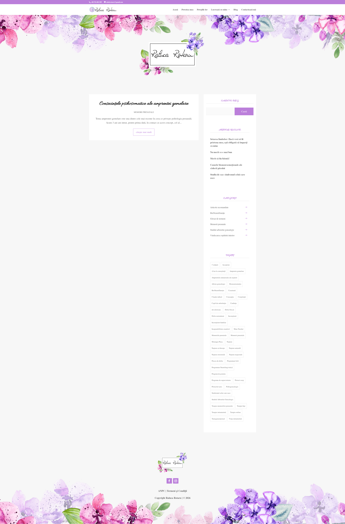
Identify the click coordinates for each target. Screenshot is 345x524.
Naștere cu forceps (218, 348)
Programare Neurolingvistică (222, 367)
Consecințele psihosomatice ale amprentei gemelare (143, 103)
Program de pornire (219, 374)
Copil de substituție (219, 303)
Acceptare (226, 265)
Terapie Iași (241, 406)
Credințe (233, 303)
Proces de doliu (217, 361)
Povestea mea (187, 10)
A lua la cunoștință (218, 271)
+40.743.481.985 (96, 2)
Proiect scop (239, 380)
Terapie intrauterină (219, 412)
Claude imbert (217, 297)
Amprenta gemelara (237, 271)
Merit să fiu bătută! (220, 158)
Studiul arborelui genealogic (222, 229)
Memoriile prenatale (219, 335)
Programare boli (233, 361)
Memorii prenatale (144, 112)
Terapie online (235, 412)
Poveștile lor (202, 10)
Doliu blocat (229, 309)
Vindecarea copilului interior (222, 235)
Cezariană (232, 290)
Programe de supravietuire (221, 380)
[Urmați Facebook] (169, 481)
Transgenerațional (218, 419)
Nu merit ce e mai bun (221, 152)
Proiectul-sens (217, 386)
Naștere (229, 342)
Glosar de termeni (217, 218)
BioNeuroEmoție (217, 213)
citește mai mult (144, 132)
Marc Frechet (238, 329)
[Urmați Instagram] (175, 481)
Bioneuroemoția (235, 284)
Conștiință (242, 297)
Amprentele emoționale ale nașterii (224, 277)
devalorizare (216, 309)
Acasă (175, 10)
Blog (236, 10)
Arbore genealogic (218, 284)
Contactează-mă (248, 10)
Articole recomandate (219, 207)
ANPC (161, 491)
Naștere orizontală (218, 354)
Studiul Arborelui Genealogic (222, 399)
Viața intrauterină (235, 419)
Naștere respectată (235, 354)
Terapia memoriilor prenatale (222, 406)
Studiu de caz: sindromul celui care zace (227, 176)
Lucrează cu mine (219, 10)
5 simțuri (215, 265)
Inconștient (232, 316)
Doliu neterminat (218, 316)
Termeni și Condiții (177, 491)
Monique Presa (217, 342)
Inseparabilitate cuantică (221, 329)
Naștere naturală (235, 348)
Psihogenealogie (232, 386)
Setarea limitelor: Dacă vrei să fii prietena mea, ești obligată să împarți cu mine (228, 142)
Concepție (230, 297)
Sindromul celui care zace (221, 393)
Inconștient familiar (219, 322)
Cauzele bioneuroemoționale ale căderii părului (226, 166)
